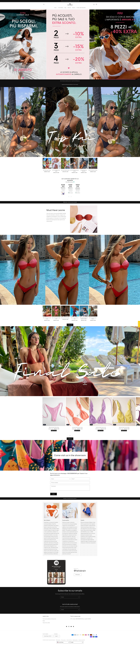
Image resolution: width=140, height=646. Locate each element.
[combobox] (63, 642)
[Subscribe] (78, 597)
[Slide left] (67, 435)
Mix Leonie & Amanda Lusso (47, 318)
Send (53, 494)
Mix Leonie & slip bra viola (74, 318)
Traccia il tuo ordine (46, 622)
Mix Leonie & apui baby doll (56, 318)
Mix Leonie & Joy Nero (65, 317)
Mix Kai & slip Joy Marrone (84, 171)
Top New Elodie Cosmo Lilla (101, 427)
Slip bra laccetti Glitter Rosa (54, 427)
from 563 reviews (69, 181)
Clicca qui (77, 574)
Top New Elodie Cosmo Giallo (124, 427)
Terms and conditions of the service (49, 618)
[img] (70, 180)
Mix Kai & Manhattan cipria (56, 171)
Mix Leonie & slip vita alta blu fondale (84, 318)
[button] (44, 4)
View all (70, 324)
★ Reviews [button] (139, 324)
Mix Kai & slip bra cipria (65, 170)
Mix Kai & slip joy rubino (93, 170)
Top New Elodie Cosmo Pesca (77, 427)
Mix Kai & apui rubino (47, 170)
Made (44, 620)
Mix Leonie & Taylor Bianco (92, 318)
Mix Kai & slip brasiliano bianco (74, 171)
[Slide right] (72, 435)
